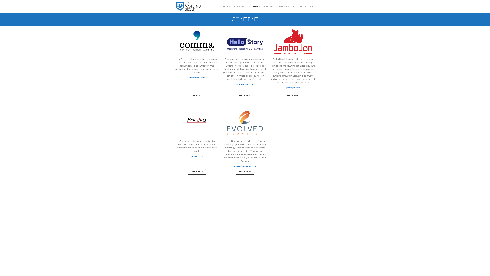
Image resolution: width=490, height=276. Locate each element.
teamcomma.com (197, 77)
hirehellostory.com (245, 84)
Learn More (197, 95)
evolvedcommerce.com (245, 166)
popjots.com (197, 156)
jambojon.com (293, 87)
